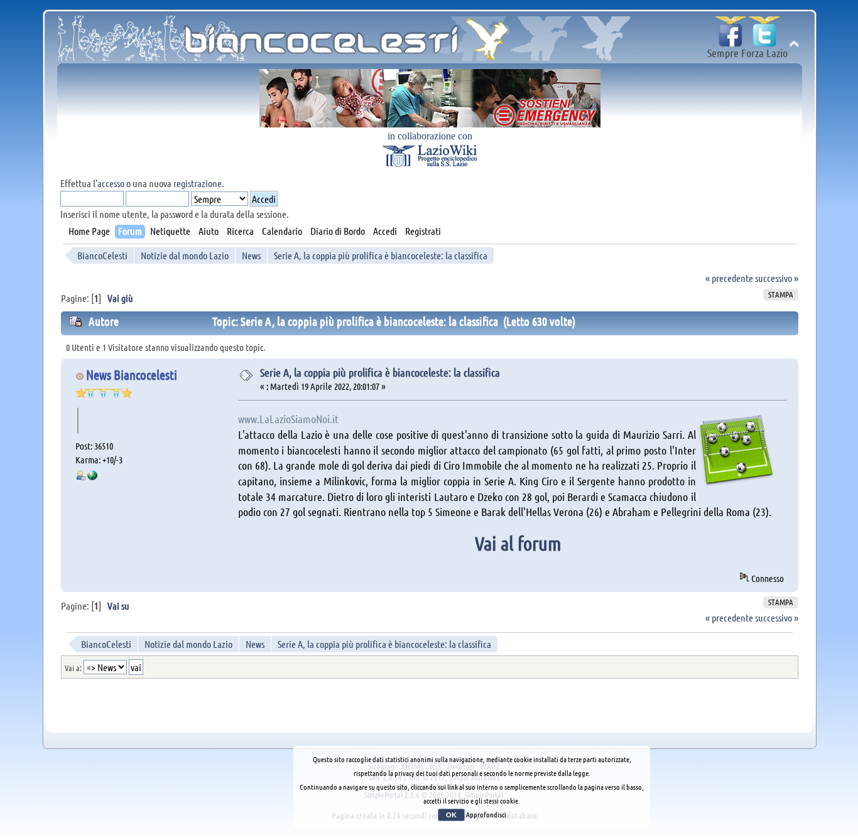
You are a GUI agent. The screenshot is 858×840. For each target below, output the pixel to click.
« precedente (729, 278)
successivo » (776, 278)
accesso (110, 183)
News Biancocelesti (131, 374)
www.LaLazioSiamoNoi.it (288, 419)
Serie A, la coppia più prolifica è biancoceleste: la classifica (380, 372)
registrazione (197, 183)
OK (451, 815)
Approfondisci (486, 814)
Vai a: (73, 667)
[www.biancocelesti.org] (92, 476)
